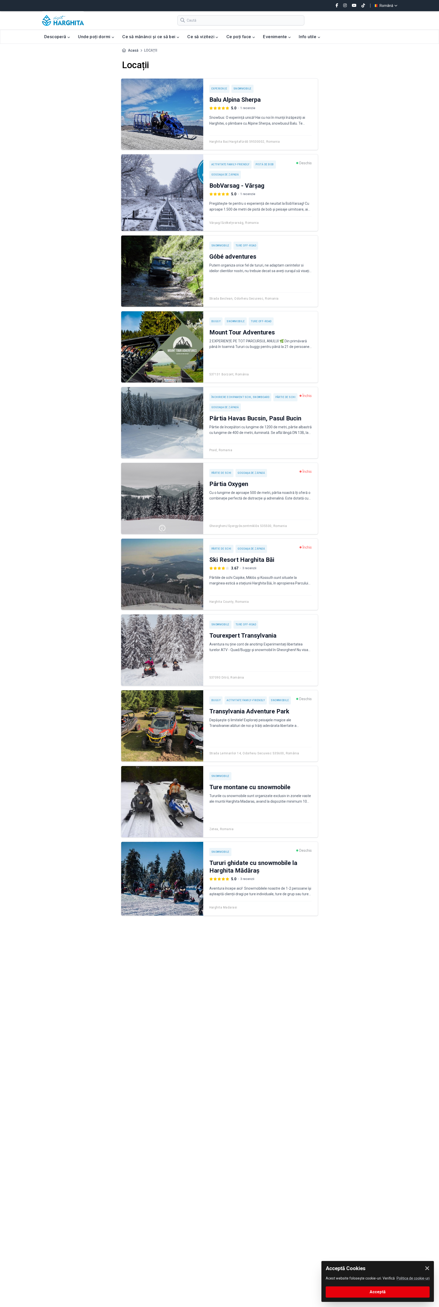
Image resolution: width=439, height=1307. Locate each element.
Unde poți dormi (94, 36)
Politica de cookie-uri (413, 1278)
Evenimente (275, 36)
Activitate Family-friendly (230, 164)
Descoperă (55, 36)
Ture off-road (246, 245)
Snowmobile (242, 88)
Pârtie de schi (285, 397)
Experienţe (219, 88)
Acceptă (378, 1291)
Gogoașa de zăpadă (225, 174)
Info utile (308, 36)
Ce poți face (239, 36)
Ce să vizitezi (201, 36)
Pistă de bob (265, 164)
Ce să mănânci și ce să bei (149, 36)
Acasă (133, 50)
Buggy (216, 321)
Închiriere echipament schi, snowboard (240, 397)
